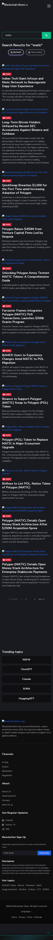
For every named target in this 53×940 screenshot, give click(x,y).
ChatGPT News (9, 885)
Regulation (7, 775)
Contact (6, 800)
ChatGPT (26, 669)
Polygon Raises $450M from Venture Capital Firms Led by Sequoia (22, 233)
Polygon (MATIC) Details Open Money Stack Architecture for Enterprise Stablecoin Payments (24, 568)
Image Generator (9, 889)
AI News (32, 889)
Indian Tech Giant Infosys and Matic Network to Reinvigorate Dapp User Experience (24, 82)
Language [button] (26, 911)
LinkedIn (9, 820)
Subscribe (44, 853)
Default (17, 52)
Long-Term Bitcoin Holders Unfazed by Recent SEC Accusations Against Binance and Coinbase (25, 128)
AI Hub (5, 762)
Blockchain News (21, 906)
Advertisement (9, 796)
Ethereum (30, 885)
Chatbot (22, 889)
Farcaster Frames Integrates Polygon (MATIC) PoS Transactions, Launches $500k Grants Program (23, 316)
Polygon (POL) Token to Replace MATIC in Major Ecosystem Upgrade (25, 443)
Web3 (38, 885)
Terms (14, 917)
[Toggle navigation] (49, 6)
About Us (6, 791)
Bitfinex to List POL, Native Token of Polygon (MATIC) (26, 485)
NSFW (26, 659)
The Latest (36, 52)
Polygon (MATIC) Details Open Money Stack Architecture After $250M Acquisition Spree (24, 524)
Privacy (22, 917)
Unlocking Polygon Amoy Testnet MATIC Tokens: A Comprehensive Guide (25, 277)
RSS (8, 829)
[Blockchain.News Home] (15, 6)
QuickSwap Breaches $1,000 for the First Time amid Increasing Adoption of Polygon (24, 189)
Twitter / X (10, 825)
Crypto (5, 766)
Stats (29, 917)
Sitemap (38, 917)
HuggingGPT (26, 698)
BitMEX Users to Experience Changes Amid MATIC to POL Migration (23, 359)
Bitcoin (21, 885)
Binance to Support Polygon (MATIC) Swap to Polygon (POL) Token (25, 403)
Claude (26, 679)
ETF (39, 889)
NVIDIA (46, 889)
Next (40, 599)
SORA (26, 688)
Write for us (7, 805)
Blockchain (7, 771)
